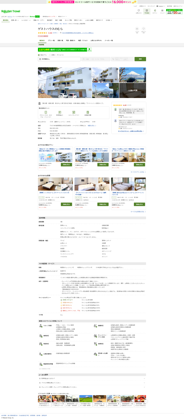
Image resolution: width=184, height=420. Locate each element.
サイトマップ (151, 6)
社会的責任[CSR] (24, 415)
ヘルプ (135, 6)
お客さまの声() (96, 40)
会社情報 (3, 415)
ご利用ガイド (142, 6)
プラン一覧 (51, 40)
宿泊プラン (43, 55)
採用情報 (32, 415)
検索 (140, 59)
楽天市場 (169, 6)
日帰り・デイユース (57, 55)
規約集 (38, 415)
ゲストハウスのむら (50, 28)
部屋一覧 (60, 40)
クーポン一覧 (109, 40)
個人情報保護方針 (13, 415)
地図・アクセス (83, 40)
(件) (55, 32)
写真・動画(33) (70, 40)
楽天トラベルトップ (43, 23)
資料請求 (44, 415)
